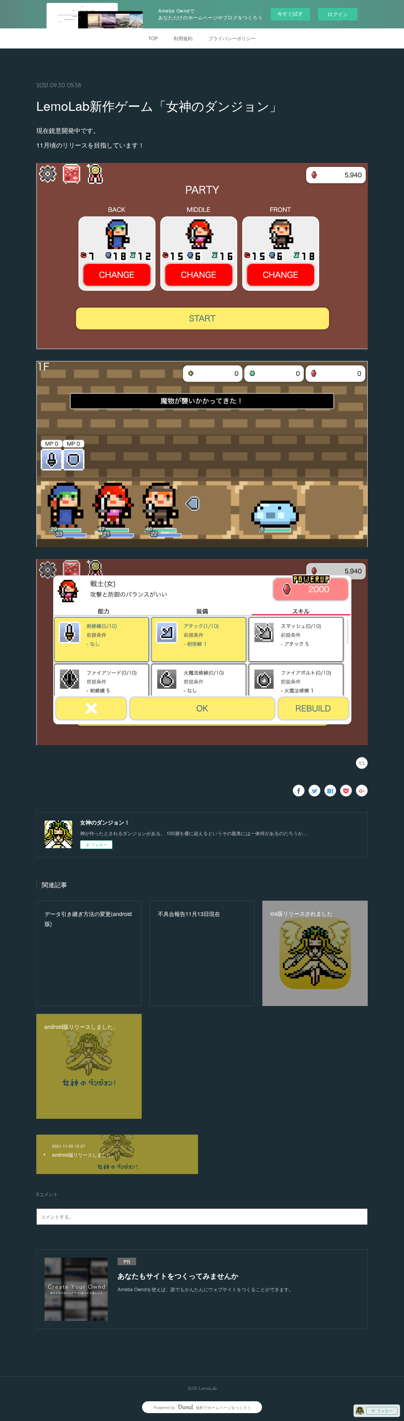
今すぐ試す (290, 13)
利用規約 (183, 38)
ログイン (337, 14)
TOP (153, 38)
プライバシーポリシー (232, 38)
